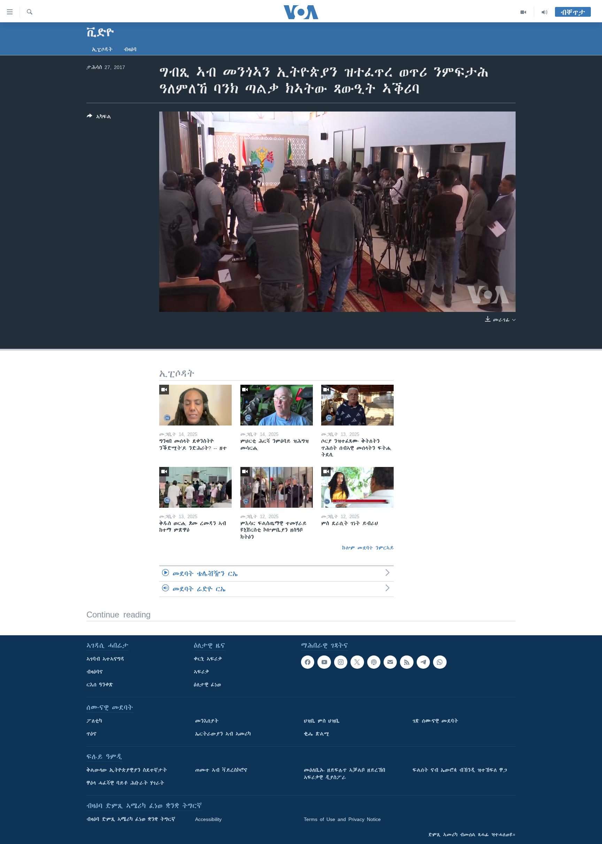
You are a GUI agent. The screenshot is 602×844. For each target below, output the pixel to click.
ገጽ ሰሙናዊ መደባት (435, 721)
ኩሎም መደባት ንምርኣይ (368, 548)
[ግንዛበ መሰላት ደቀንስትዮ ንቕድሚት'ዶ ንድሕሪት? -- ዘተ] (195, 405)
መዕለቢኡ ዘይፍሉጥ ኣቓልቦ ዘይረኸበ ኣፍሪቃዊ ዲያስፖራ (344, 774)
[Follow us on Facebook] (307, 662)
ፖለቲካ (94, 721)
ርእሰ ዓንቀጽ (99, 685)
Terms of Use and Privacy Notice (342, 819)
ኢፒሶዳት (102, 49)
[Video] (523, 12)
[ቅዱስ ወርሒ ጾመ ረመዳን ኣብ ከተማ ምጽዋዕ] (195, 487)
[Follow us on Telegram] (423, 662)
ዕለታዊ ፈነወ (207, 685)
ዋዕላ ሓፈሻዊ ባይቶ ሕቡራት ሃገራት (125, 783)
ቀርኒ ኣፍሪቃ (208, 659)
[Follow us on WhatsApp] (439, 662)
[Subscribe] (390, 662)
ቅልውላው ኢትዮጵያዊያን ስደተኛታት (126, 770)
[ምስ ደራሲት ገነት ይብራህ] (357, 487)
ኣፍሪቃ (201, 672)
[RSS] (406, 662)
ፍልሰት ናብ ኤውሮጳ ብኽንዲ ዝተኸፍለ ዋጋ (459, 770)
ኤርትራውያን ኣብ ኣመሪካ (223, 734)
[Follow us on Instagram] (340, 662)
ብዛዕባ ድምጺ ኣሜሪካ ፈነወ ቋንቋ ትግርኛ (130, 819)
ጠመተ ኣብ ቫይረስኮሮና (221, 770)
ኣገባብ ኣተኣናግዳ (105, 659)
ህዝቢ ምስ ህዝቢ (322, 721)
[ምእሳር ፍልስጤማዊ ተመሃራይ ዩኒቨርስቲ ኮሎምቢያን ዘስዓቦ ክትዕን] (276, 487)
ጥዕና (91, 734)
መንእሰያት (206, 721)
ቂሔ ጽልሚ (316, 734)
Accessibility (208, 819)
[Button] (99, 118)
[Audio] (544, 12)
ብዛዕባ (130, 49)
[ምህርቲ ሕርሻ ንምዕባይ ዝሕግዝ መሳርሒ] (276, 405)
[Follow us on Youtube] (324, 662)
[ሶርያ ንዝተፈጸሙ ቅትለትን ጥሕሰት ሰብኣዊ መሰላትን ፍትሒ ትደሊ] (357, 405)
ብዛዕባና (94, 672)
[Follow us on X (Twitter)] (357, 662)
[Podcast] (373, 662)
